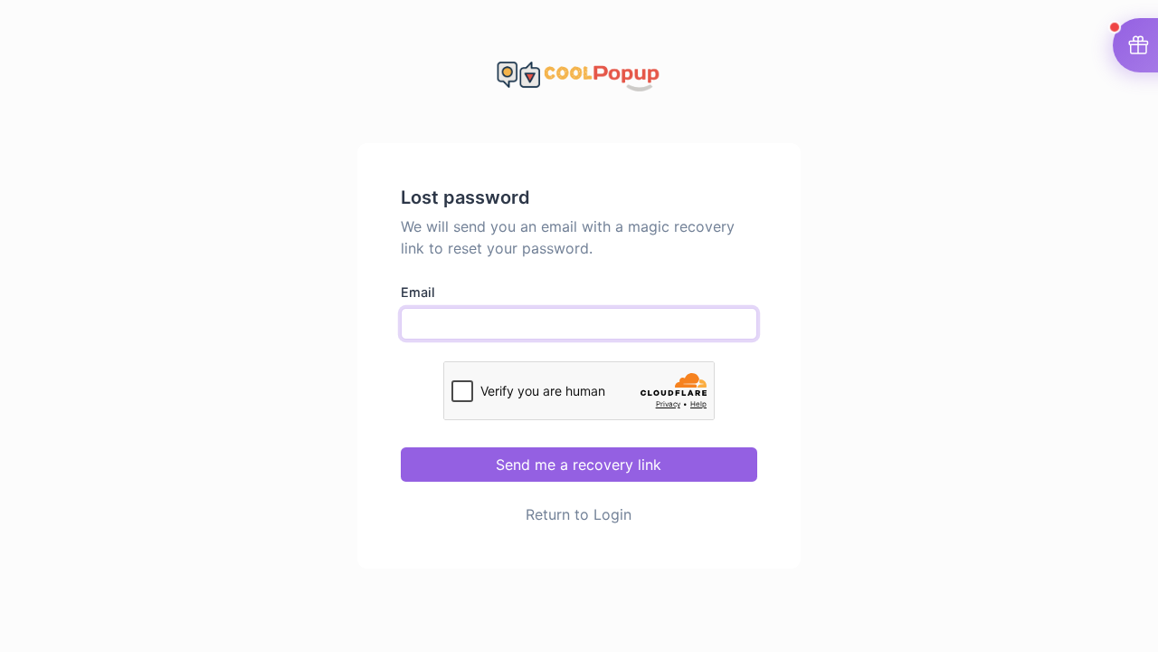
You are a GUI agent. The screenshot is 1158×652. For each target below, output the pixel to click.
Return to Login (578, 514)
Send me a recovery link (578, 464)
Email (418, 292)
